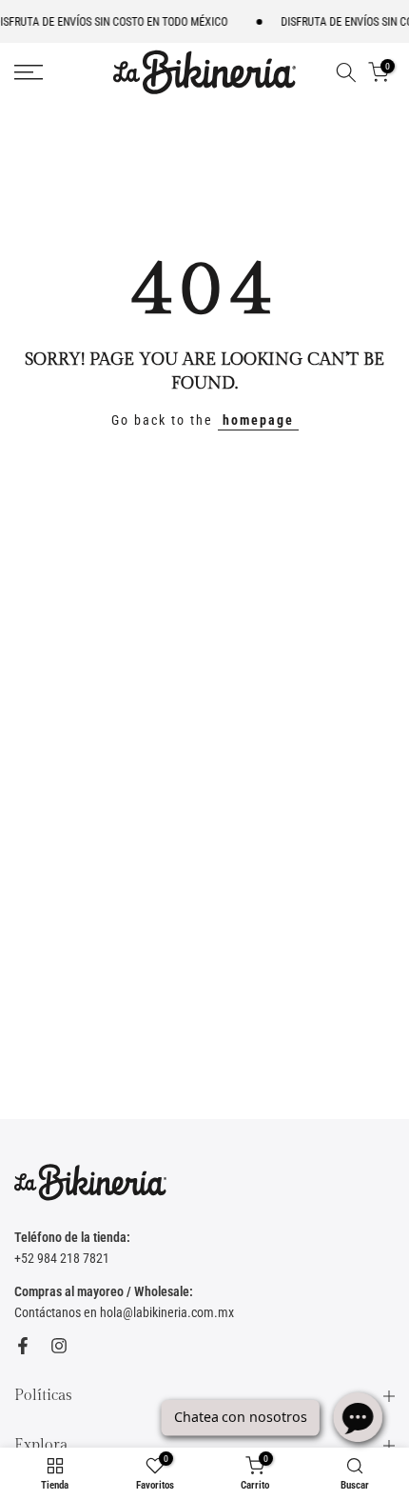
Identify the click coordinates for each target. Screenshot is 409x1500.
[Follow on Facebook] (22, 1345)
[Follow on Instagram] (59, 1345)
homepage (258, 420)
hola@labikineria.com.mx (167, 1312)
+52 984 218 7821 (61, 1258)
